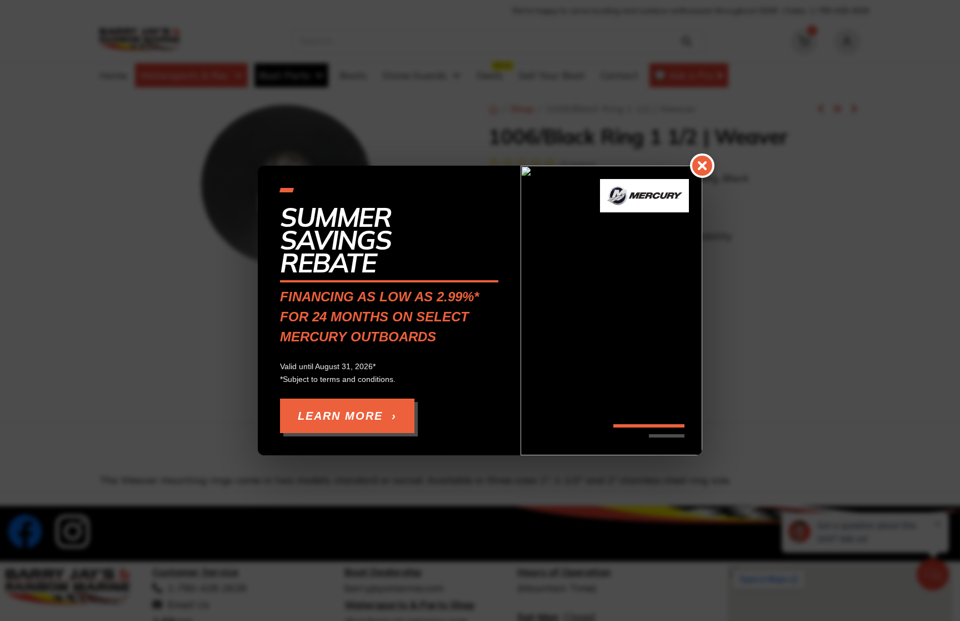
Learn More (347, 416)
